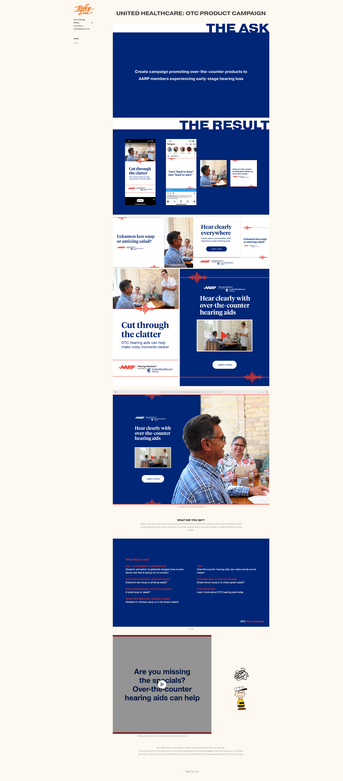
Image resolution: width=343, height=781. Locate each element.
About (76, 43)
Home (76, 38)
